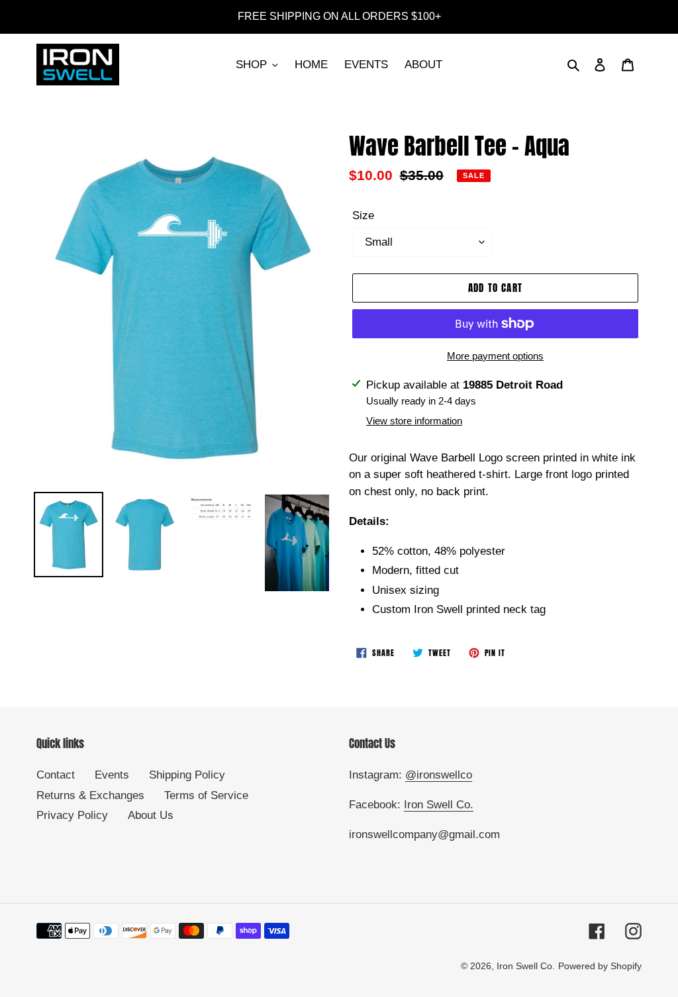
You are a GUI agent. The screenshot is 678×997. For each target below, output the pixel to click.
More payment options (495, 355)
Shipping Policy (187, 775)
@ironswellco (438, 775)
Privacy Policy (72, 815)
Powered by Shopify (600, 966)
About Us (150, 815)
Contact (55, 775)
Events (112, 775)
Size (363, 215)
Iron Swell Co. (438, 804)
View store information (414, 420)
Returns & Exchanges (90, 795)
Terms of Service (206, 795)
